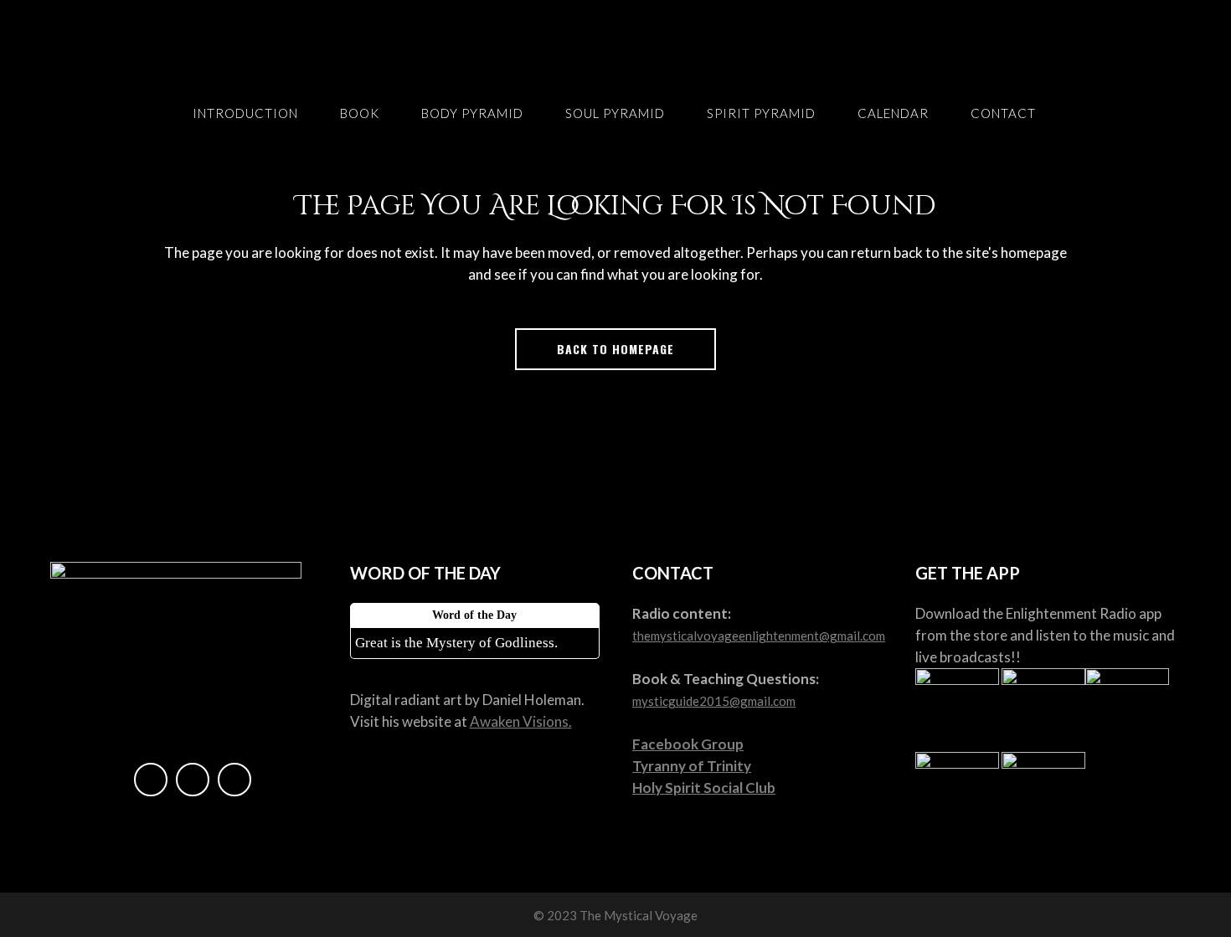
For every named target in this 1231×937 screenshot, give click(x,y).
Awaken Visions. (521, 721)
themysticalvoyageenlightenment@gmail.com (758, 635)
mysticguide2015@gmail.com (714, 700)
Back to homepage (615, 349)
